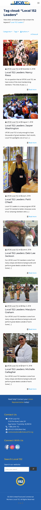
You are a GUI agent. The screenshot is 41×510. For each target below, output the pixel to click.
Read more (32, 90)
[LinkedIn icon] (20, 503)
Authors (25, 32)
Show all (35, 34)
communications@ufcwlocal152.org (20, 432)
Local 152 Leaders (17, 22)
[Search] (33, 469)
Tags (15, 32)
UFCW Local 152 (12, 69)
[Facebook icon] (18, 503)
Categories (7, 32)
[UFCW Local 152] (20, 2)
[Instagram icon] (22, 503)
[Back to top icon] (37, 506)
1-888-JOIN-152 (13, 427)
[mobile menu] (38, 2)
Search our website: (12, 464)
